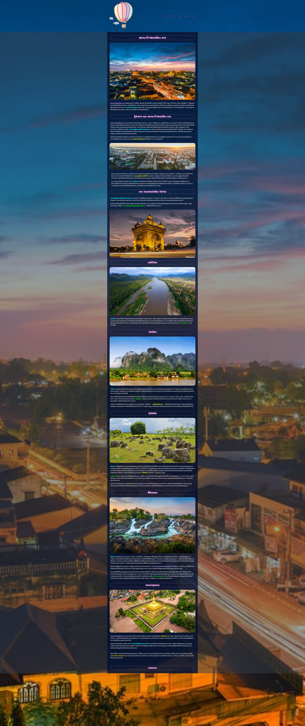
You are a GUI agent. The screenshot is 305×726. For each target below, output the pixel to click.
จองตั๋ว (180, 16)
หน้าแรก (166, 16)
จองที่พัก (173, 16)
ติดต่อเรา (186, 16)
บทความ (194, 16)
